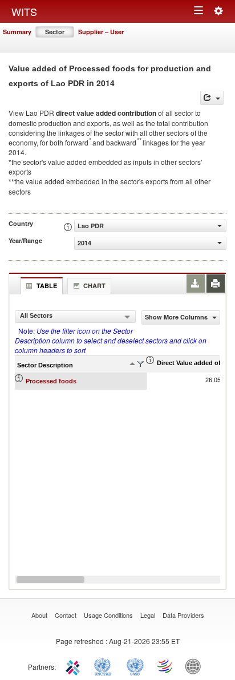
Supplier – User (101, 31)
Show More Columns (177, 317)
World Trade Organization (165, 665)
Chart (94, 285)
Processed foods (51, 381)
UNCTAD (105, 665)
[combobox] (75, 316)
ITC (74, 665)
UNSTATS (135, 665)
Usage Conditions (108, 615)
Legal (147, 615)
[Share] (212, 98)
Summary (17, 31)
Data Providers (183, 615)
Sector (54, 31)
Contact (65, 615)
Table (47, 285)
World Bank (195, 665)
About (39, 615)
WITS (24, 11)
